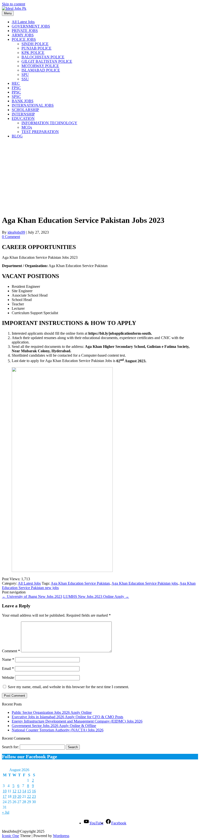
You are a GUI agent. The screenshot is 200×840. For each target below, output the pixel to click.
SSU (25, 79)
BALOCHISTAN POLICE (42, 57)
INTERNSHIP (23, 114)
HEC (16, 83)
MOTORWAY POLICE (40, 66)
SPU (25, 75)
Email (8, 668)
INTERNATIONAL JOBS (33, 105)
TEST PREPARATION (40, 132)
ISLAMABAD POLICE (40, 70)
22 (29, 796)
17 (5, 796)
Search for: (10, 747)
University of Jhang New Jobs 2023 (32, 596)
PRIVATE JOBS (25, 31)
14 (24, 791)
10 (5, 791)
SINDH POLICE (35, 44)
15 (29, 791)
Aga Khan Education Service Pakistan (80, 583)
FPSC (16, 88)
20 (19, 796)
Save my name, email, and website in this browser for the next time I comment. (68, 687)
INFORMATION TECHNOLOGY (49, 123)
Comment (11, 651)
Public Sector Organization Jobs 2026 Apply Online (52, 712)
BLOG (17, 136)
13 (19, 791)
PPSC (16, 92)
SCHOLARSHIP (25, 110)
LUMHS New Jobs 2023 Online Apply (96, 596)
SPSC (16, 96)
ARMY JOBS (23, 35)
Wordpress (61, 836)
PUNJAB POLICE (36, 48)
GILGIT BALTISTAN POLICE (46, 61)
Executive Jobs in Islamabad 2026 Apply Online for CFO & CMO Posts (67, 717)
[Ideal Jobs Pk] (14, 8)
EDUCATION (23, 118)
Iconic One (10, 836)
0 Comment (11, 237)
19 (14, 796)
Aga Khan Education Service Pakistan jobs (144, 583)
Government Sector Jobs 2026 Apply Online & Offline (54, 726)
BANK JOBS (22, 101)
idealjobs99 (16, 232)
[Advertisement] (100, 176)
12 (14, 791)
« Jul (5, 812)
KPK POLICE (32, 53)
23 (34, 796)
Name (8, 659)
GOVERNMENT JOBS (31, 26)
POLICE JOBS (24, 39)
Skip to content (13, 4)
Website (8, 677)
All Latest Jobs (23, 22)
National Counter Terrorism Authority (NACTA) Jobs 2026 (57, 730)
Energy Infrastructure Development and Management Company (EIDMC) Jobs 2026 (77, 721)
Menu (8, 13)
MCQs (26, 127)
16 (34, 791)
